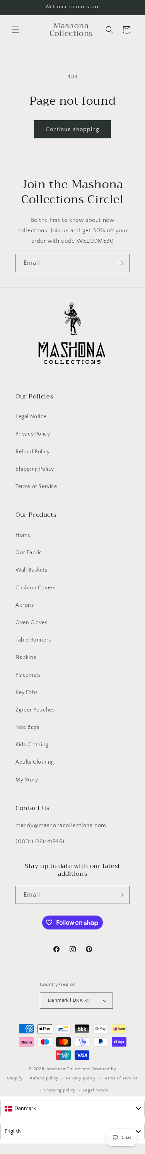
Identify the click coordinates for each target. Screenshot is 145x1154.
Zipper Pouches (35, 710)
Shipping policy (60, 1090)
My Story (26, 780)
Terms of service (120, 1078)
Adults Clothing (34, 762)
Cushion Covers (35, 588)
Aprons (24, 605)
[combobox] (72, 1108)
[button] (15, 29)
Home (23, 535)
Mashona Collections (68, 1069)
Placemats (28, 675)
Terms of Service (36, 486)
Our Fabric (28, 553)
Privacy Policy (32, 434)
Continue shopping (72, 129)
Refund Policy (32, 452)
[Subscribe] (120, 263)
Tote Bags (27, 727)
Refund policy (44, 1078)
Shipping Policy (34, 469)
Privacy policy (81, 1078)
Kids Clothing (32, 745)
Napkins (25, 657)
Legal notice (95, 1090)
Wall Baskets (31, 570)
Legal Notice (30, 417)
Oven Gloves (31, 623)
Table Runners (33, 640)
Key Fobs (26, 692)
